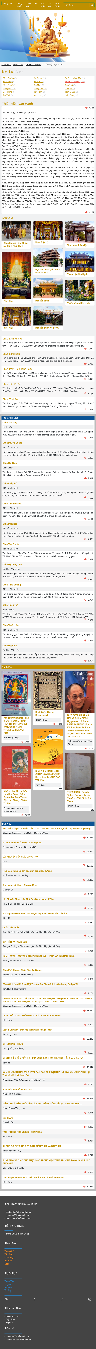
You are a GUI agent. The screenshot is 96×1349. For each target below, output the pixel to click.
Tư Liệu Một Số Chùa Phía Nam (18, 974)
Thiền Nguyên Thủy (12, 1150)
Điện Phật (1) (10, 328)
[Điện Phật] (16, 275)
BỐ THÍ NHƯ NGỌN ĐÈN (14, 941)
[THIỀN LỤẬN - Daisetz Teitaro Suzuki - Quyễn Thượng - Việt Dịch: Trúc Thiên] (79, 771)
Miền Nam (18, 64)
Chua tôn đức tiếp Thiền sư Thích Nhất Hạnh (16, 244)
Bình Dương (8, 426)
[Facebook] (34, 1299)
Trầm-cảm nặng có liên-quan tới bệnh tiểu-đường (27, 870)
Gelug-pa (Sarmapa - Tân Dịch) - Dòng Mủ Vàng (25, 832)
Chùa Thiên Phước (11, 503)
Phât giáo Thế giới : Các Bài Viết (18, 903)
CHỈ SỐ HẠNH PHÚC (12, 1043)
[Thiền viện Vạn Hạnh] (79, 261)
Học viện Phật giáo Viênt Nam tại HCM (47, 271)
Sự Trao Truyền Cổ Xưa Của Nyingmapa (22, 842)
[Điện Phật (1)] (16, 316)
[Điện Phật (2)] (48, 230)
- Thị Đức (8, 1322)
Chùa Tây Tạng (9, 422)
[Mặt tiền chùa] (48, 288)
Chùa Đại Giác (9, 462)
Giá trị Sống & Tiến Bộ (13, 1048)
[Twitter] (62, 1299)
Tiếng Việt (8, 3)
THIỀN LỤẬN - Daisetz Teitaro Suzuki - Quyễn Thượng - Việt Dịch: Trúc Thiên (79, 796)
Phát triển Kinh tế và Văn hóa (17, 1089)
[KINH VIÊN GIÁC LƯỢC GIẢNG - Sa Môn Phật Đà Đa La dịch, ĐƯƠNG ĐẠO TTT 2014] (48, 748)
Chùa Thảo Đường (11, 584)
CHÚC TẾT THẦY (10, 927)
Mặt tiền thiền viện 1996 (47, 327)
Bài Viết (43, 5)
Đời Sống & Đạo (11, 737)
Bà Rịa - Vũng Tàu (11, 568)
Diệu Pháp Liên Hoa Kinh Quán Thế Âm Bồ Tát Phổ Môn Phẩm (33, 1177)
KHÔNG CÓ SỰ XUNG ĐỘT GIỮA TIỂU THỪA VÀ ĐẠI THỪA (31, 1146)
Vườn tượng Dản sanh (78, 303)
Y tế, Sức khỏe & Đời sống (15, 875)
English (7, 1284)
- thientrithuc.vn (11, 1316)
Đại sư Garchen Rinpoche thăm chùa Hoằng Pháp (27, 1029)
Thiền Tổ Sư (41, 719)
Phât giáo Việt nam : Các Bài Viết (18, 960)
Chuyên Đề (8, 889)
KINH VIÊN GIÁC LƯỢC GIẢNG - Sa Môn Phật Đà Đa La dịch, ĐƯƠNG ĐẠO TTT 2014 (47, 775)
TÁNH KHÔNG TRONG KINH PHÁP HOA (22, 1131)
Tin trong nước (10, 1034)
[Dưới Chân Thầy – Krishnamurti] (48, 689)
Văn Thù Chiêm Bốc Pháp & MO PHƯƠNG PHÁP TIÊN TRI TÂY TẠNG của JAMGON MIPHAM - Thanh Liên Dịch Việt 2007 (16, 725)
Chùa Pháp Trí (9, 483)
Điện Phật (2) (41, 242)
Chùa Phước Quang (12, 442)
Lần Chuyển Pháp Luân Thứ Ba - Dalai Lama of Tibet (28, 899)
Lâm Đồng (7, 467)
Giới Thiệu (57, 5)
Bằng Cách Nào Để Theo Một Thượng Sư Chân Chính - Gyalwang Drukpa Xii (40, 984)
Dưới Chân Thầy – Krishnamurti (44, 714)
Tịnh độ (6, 917)
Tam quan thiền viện (77, 245)
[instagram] (90, 1299)
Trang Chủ (19, 5)
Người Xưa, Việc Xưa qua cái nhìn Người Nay (24, 1079)
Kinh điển (40, 784)
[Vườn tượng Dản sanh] (79, 290)
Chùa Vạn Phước (10, 544)
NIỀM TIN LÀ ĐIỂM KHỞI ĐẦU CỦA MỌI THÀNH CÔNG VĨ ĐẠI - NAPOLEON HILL (42, 1103)
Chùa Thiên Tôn (10, 604)
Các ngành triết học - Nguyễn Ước (19, 884)
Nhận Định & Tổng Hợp (13, 1108)
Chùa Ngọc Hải (9, 645)
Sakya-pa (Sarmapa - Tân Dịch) (80, 742)
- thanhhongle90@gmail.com (17, 1218)
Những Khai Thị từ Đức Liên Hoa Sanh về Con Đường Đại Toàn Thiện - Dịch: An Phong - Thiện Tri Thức (15, 797)
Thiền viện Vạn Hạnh (77, 274)
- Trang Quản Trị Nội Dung (16, 1233)
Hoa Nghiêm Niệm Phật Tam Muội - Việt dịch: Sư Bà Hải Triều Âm (35, 913)
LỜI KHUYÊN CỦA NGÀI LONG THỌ (20, 856)
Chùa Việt (28, 5)
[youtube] (6, 1299)
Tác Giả (50, 5)
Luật (5, 861)
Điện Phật (8, 301)
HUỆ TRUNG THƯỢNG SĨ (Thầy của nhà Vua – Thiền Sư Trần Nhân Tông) (38, 955)
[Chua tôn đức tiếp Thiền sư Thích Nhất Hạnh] (16, 230)
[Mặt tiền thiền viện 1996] (48, 315)
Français (8, 1287)
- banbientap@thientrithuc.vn (17, 1211)
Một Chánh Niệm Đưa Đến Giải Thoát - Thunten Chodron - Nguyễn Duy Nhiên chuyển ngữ (46, 828)
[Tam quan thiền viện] (79, 231)
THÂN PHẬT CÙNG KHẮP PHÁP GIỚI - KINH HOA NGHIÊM (31, 1015)
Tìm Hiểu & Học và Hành (14, 988)
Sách (36, 3)
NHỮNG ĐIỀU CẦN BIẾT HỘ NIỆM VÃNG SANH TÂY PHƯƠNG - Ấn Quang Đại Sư (42, 1057)
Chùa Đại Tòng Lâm (12, 564)
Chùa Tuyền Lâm (10, 625)
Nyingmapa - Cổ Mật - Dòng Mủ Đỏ (14, 809)
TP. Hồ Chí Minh (33, 64)
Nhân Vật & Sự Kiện (12, 1093)
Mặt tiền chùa (42, 300)
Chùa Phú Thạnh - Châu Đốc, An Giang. (22, 970)
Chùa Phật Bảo (9, 523)
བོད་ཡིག (7, 1290)
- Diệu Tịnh (9, 1319)
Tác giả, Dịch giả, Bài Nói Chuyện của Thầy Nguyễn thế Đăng (31, 932)
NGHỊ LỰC (7, 1117)
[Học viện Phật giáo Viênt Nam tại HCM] (48, 257)
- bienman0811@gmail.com (17, 1215)
